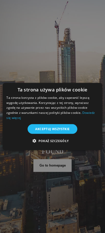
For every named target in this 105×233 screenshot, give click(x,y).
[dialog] (52, 116)
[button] (52, 141)
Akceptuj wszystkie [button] (52, 129)
